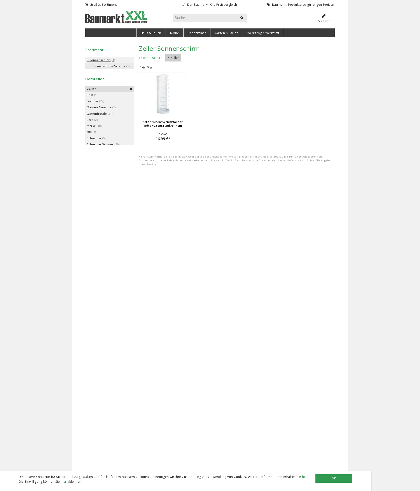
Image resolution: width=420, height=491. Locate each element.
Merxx (91, 126)
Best (90, 95)
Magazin (324, 21)
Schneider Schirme (100, 144)
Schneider (94, 138)
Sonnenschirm (100, 60)
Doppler (92, 101)
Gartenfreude (97, 114)
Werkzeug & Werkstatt (263, 33)
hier (305, 477)
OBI (89, 132)
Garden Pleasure (99, 107)
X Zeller (173, 58)
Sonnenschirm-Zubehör (109, 66)
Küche (174, 33)
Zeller (91, 89)
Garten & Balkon (226, 33)
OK (334, 478)
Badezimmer (197, 33)
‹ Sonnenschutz (150, 58)
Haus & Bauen (151, 33)
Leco (90, 120)
